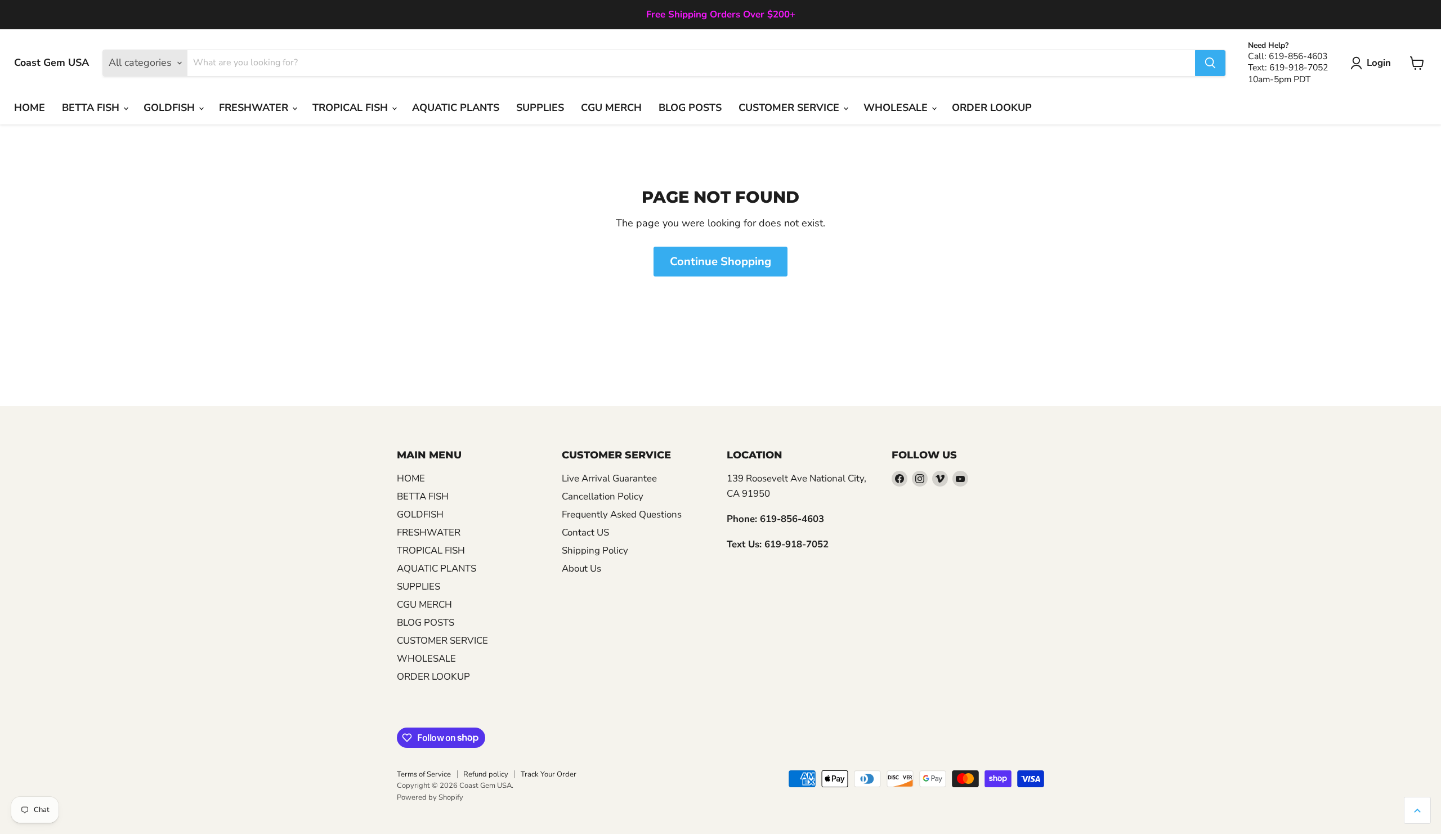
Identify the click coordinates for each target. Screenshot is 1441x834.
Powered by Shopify (430, 797)
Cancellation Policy (602, 496)
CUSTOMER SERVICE (790, 107)
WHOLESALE (896, 107)
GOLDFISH (171, 107)
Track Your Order (548, 774)
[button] (1373, 63)
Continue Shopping (720, 261)
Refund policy (485, 774)
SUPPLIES (540, 107)
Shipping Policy (595, 550)
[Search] (1210, 63)
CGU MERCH (611, 107)
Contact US (585, 532)
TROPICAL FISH (351, 107)
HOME (29, 107)
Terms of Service (424, 774)
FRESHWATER (255, 107)
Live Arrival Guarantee (609, 478)
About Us (581, 568)
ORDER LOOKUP (992, 107)
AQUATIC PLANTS (455, 107)
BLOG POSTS (690, 107)
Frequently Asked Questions (622, 514)
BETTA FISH (92, 107)
